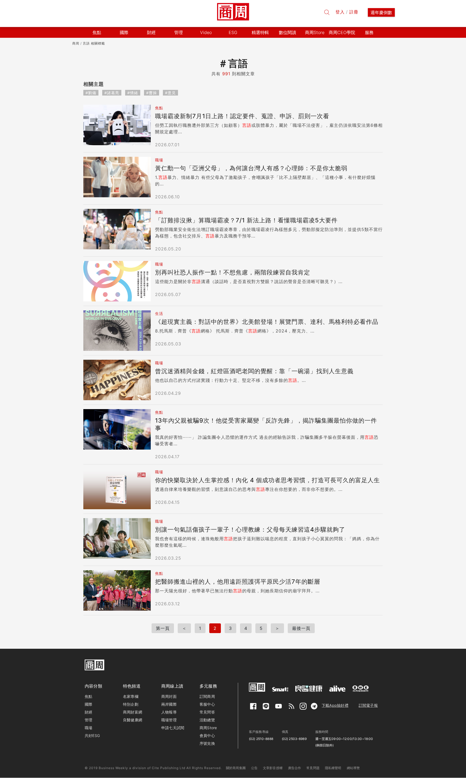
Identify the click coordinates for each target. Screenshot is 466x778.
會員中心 (207, 735)
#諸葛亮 (111, 92)
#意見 (170, 92)
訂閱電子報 (368, 705)
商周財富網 (132, 712)
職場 (88, 727)
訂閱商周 (207, 696)
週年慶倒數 (381, 12)
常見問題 (313, 768)
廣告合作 (294, 768)
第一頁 (163, 628)
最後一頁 (301, 628)
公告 (254, 768)
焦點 (88, 696)
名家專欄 (130, 696)
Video (206, 32)
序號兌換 (207, 743)
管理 (88, 720)
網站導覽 (353, 768)
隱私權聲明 (333, 768)
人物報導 (169, 712)
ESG (233, 32)
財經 (88, 712)
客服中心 (207, 704)
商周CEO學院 (342, 32)
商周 (75, 43)
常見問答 (207, 712)
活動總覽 (207, 720)
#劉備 (90, 92)
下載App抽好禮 (335, 705)
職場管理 (169, 720)
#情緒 (132, 92)
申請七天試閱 (172, 727)
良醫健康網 (132, 720)
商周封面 (169, 696)
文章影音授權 (273, 768)
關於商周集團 (236, 768)
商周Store (314, 32)
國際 (88, 704)
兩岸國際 (169, 704)
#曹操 (151, 92)
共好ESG (92, 735)
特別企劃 (130, 704)
